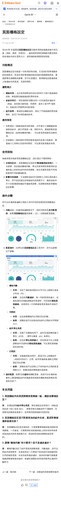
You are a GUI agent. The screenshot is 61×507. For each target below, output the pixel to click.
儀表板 (39, 21)
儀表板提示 (49, 21)
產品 (53, 43)
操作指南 (21, 21)
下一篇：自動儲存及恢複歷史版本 (44, 471)
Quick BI (12, 21)
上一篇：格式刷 (9, 471)
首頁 (4, 21)
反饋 (35, 485)
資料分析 (30, 21)
